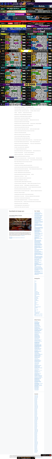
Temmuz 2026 (36, 396)
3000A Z (35, 288)
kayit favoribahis (36, 386)
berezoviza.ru (36, 291)
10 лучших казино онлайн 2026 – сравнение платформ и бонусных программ (22, 181)
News (35, 305)
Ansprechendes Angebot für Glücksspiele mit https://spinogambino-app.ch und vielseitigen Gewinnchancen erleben (38, 264)
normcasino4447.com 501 (37, 306)
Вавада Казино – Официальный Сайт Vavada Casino (36, 190)
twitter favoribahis (36, 388)
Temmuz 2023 (36, 430)
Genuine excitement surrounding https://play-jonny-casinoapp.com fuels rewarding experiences (38, 257)
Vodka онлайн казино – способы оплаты (18, 185)
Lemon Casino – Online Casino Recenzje (18, 152)
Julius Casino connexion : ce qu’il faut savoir (19, 163)
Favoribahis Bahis (36, 329)
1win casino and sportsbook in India (36, 150)
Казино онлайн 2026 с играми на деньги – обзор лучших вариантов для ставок (23, 150)
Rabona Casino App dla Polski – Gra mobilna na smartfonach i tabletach (22, 190)
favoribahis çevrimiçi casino (37, 380)
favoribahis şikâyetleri (36, 382)
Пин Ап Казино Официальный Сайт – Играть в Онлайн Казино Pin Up (21, 205)
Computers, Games (36, 292)
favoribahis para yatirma (36, 364)
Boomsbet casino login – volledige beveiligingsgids (35, 123)
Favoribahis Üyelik (37, 379)
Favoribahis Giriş (20, 112)
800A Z (35, 290)
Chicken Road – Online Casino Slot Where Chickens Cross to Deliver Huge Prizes (32, 201)
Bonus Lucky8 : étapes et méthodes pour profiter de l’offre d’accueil (21, 141)
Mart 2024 (35, 422)
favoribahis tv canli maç (37, 374)
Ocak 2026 (35, 402)
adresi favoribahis (36, 321)
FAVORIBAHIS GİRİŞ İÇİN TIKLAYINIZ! (26, 21)
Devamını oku (23, 235)
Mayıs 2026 (35, 398)
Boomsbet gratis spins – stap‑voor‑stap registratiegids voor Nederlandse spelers (23, 114)
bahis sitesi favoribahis (37, 322)
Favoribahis (15, 112)
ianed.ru (35, 303)
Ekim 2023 (35, 427)
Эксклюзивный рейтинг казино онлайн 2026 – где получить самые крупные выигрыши (23, 194)
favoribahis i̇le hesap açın (17, 237)
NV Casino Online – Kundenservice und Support (19, 192)
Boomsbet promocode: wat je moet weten (27, 112)
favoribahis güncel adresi (37, 348)
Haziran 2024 (36, 419)
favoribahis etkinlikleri (40, 341)
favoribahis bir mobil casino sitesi (37, 331)
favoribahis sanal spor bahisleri (36, 369)
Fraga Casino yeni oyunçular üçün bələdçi (18, 154)
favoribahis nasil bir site (37, 361)
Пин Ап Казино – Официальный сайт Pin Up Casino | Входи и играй (21, 170)
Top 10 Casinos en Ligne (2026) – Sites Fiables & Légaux (20, 183)
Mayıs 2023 (35, 432)
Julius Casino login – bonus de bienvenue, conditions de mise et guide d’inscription (23, 165)
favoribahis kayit (40, 354)
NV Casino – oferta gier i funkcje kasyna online (35, 141)
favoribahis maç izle (37, 356)
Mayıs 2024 (35, 420)
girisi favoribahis (40, 383)
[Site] (13, 36)
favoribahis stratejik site (36, 372)
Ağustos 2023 (36, 429)
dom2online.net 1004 (37, 294)
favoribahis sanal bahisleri (36, 368)
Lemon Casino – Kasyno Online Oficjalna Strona (29, 152)
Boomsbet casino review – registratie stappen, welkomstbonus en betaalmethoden (23, 116)
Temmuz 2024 (36, 418)
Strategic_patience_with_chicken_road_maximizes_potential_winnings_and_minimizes (38, 269)
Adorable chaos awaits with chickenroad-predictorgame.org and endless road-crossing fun (38, 244)
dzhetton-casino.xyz (36, 296)
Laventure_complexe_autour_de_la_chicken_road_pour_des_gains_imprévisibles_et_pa (38, 274)
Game (35, 301)
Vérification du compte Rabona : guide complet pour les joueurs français (22, 156)
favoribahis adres (39, 326)
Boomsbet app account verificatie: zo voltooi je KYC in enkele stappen (21, 121)
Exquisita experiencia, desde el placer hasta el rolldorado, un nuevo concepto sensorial (38, 218)
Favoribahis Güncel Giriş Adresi (37, 349)
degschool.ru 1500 (36, 293)
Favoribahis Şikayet (37, 381)
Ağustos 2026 (36, 395)
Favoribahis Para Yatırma (37, 365)
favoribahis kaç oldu (23, 237)
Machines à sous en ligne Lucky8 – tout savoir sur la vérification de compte (22, 134)
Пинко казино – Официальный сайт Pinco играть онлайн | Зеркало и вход (22, 172)
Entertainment (36, 297)
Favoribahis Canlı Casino (37, 336)
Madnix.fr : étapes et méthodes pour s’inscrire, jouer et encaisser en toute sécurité (23, 161)
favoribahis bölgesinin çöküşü (36, 333)
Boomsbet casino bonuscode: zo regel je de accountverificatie (21, 145)
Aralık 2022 (35, 437)
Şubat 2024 (35, 423)
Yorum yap (11, 238)
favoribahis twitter (40, 376)
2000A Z (35, 286)
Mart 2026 (35, 400)
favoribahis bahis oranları (12, 237)
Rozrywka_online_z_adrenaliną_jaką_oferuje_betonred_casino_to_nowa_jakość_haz (38, 222)
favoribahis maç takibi (36, 358)
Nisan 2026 (35, 399)
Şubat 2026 (35, 401)
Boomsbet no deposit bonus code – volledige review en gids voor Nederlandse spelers (23, 125)
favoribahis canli (36, 334)
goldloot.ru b (35, 302)
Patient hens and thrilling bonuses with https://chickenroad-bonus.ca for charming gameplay (38, 228)
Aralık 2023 (35, 425)
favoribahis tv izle (36, 376)
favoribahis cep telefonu (36, 341)
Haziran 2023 (36, 431)
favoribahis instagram (36, 352)
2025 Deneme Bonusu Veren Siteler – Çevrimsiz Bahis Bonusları (21, 203)
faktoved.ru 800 (36, 298)
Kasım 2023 (35, 426)
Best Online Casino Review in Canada (18, 201)
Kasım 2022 (35, 438)
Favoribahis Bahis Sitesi (37, 330)
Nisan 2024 (35, 421)
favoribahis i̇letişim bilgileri (37, 353)
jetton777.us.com (36, 304)
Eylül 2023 (35, 428)
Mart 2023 (35, 434)
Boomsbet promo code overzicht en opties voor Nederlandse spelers (21, 143)
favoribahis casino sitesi (37, 340)
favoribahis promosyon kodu (38, 367)
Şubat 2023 (35, 435)
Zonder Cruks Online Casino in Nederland (29, 154)
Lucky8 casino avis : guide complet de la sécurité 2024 (20, 132)
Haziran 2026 (36, 397)
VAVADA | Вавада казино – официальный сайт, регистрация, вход (31, 185)
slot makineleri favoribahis (36, 387)
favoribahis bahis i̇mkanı (40, 329)
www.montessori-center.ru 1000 (38, 315)
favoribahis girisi (36, 342)
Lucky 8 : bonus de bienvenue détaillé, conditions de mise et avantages (22, 136)
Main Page (32, 174)
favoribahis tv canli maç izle (38, 375)
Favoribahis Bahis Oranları (15, 215)
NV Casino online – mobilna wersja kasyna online (35, 143)
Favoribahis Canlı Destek (37, 337)
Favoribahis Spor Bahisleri (37, 371)
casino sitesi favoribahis (37, 325)
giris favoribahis (36, 383)
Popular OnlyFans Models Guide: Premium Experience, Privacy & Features (22, 174)
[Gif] (26, 51)
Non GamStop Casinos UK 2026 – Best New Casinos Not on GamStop (21, 123)
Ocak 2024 (35, 424)
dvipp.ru (35, 295)
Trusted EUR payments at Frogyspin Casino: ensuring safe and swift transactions (38, 213)
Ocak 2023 (35, 436)
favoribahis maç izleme (37, 357)
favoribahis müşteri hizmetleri (37, 360)
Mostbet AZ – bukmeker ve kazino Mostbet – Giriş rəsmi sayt (34, 183)
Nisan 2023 (35, 433)
